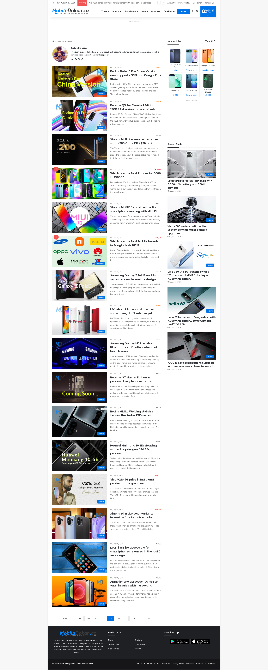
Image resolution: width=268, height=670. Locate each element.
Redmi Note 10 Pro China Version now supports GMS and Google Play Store (135, 75)
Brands (116, 11)
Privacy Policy (184, 3)
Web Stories (113, 649)
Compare (155, 11)
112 (118, 618)
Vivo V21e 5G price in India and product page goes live (132, 481)
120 (133, 618)
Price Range (130, 11)
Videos (138, 649)
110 (102, 618)
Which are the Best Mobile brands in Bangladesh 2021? (134, 243)
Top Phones (169, 11)
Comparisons (140, 644)
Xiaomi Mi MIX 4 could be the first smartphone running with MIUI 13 (134, 209)
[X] (79, 59)
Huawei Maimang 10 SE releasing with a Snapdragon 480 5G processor (133, 449)
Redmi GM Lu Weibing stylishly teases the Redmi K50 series (131, 413)
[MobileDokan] (70, 11)
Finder (183, 11)
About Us (171, 3)
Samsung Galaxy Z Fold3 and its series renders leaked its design (133, 277)
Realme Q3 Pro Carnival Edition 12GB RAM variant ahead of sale (132, 107)
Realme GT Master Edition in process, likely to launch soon (131, 379)
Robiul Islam (79, 48)
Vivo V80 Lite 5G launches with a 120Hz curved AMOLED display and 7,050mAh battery (126, 3)
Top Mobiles (113, 644)
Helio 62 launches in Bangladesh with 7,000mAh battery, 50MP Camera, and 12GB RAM (192, 320)
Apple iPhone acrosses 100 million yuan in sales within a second (134, 583)
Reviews (138, 640)
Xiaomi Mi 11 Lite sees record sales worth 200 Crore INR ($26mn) (134, 141)
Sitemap (211, 663)
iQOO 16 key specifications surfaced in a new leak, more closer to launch (191, 364)
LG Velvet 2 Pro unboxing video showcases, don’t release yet (132, 311)
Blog (144, 11)
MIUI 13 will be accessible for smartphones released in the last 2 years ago (135, 551)
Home (57, 41)
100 (88, 618)
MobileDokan (87, 663)
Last (149, 618)
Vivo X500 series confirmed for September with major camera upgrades (187, 229)
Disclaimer (197, 3)
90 (80, 618)
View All (209, 41)
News (110, 640)
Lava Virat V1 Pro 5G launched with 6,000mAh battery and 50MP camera (190, 184)
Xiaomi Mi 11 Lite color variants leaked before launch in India (131, 515)
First (65, 618)
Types (104, 11)
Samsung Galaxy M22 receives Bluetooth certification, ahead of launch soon (133, 347)
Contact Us (209, 3)
